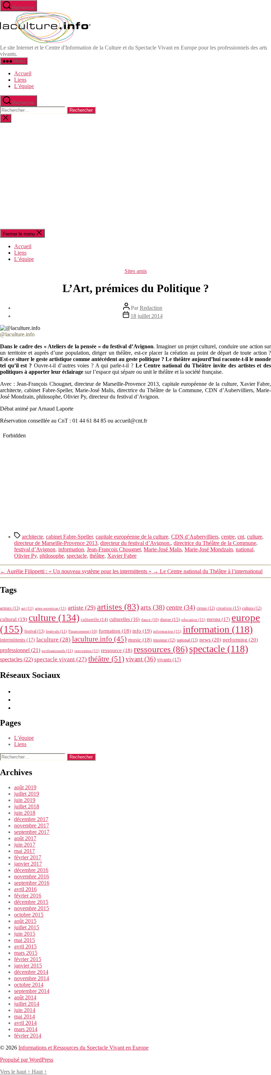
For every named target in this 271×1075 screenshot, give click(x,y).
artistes (118, 606)
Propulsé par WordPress (26, 1060)
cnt (240, 537)
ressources (161, 649)
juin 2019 (24, 800)
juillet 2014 (26, 1004)
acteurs (10, 608)
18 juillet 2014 (147, 316)
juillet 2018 (26, 806)
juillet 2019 (26, 794)
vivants (169, 659)
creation (228, 608)
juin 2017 (24, 845)
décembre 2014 (31, 972)
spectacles (16, 659)
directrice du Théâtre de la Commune (215, 543)
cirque (206, 608)
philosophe (52, 556)
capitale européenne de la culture (132, 537)
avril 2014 (25, 1023)
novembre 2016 (31, 876)
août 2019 (25, 787)
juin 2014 (24, 1010)
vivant (141, 659)
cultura (251, 608)
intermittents (17, 640)
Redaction (151, 308)
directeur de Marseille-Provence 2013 (55, 543)
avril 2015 (25, 946)
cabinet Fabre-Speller (69, 537)
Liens (20, 80)
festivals (56, 631)
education (193, 619)
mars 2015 (25, 953)
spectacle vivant (60, 659)
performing (240, 640)
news (210, 640)
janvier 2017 (28, 864)
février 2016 (27, 896)
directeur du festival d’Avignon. (135, 543)
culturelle (94, 619)
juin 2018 (24, 813)
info (142, 631)
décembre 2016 (31, 870)
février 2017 (27, 857)
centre (228, 537)
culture (254, 537)
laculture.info (99, 639)
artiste (82, 607)
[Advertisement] (135, 175)
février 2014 (27, 1036)
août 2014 (25, 997)
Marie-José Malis (163, 549)
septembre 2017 (31, 832)
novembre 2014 (31, 978)
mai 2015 (24, 940)
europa (218, 619)
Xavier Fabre (122, 556)
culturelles (124, 619)
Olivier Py (25, 556)
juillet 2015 (26, 927)
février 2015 (27, 959)
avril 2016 (25, 889)
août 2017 (25, 838)
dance (150, 620)
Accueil (22, 73)
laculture (53, 639)
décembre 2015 (31, 902)
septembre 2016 (31, 883)
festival (34, 631)
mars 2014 (25, 1029)
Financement (82, 631)
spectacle (77, 556)
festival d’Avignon (34, 549)
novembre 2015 (31, 908)
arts (152, 607)
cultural (13, 619)
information (71, 549)
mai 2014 (24, 1016)
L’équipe (24, 86)
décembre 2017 (31, 819)
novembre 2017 (31, 826)
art (27, 608)
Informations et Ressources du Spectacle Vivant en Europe (83, 1048)
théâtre (97, 556)
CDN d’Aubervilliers (194, 537)
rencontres (87, 651)
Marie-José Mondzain (209, 549)
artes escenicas (50, 608)
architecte (32, 537)
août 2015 (25, 921)
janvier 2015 (28, 966)
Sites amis (136, 271)
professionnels (57, 651)
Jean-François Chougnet (114, 549)
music (140, 640)
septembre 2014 (31, 991)
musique (164, 640)
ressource (116, 650)
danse (170, 619)
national (244, 549)
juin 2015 (24, 934)
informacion (167, 631)
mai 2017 (24, 851)
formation (115, 631)
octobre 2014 (28, 985)
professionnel (20, 650)
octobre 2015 (28, 915)
